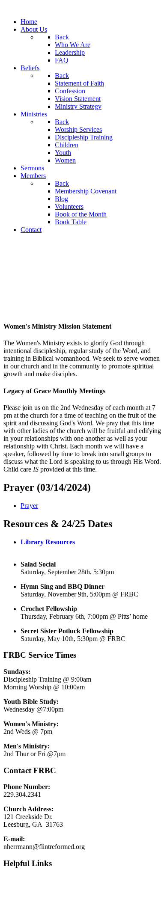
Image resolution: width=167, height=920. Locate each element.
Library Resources (48, 542)
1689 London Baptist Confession (48, 894)
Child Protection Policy (34, 909)
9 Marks (14, 880)
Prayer (29, 505)
